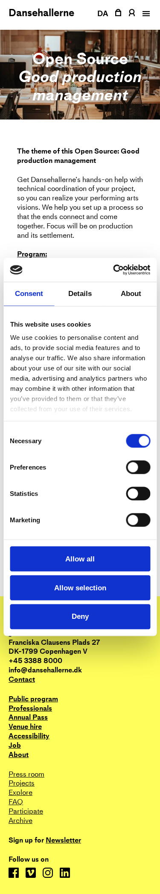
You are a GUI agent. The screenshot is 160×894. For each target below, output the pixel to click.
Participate (26, 811)
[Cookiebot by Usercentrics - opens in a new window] (114, 270)
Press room (26, 774)
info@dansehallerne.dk (45, 670)
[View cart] (118, 12)
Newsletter (63, 840)
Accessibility (29, 736)
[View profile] (131, 12)
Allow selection (80, 588)
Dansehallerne (41, 12)
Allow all (80, 559)
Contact (22, 679)
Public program (33, 699)
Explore (20, 792)
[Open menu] (145, 13)
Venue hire (25, 726)
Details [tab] (80, 294)
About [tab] (131, 294)
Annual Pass (28, 717)
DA (102, 13)
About (19, 754)
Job (15, 745)
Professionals (30, 708)
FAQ (16, 802)
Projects (22, 783)
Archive (20, 820)
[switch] (138, 467)
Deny (80, 616)
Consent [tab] (29, 294)
